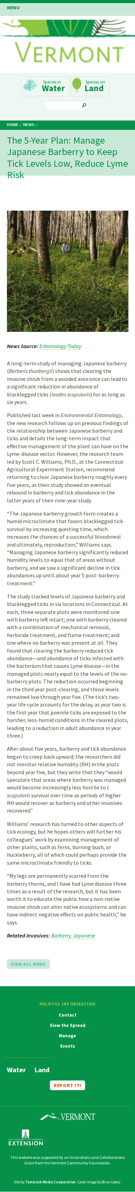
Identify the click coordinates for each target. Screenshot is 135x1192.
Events (67, 1046)
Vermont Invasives (67, 43)
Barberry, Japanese (73, 935)
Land (94, 88)
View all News (28, 964)
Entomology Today (60, 346)
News (28, 124)
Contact (67, 1015)
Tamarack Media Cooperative (50, 1182)
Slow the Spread (68, 1025)
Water (53, 88)
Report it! (67, 1085)
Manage (67, 1036)
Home (12, 124)
